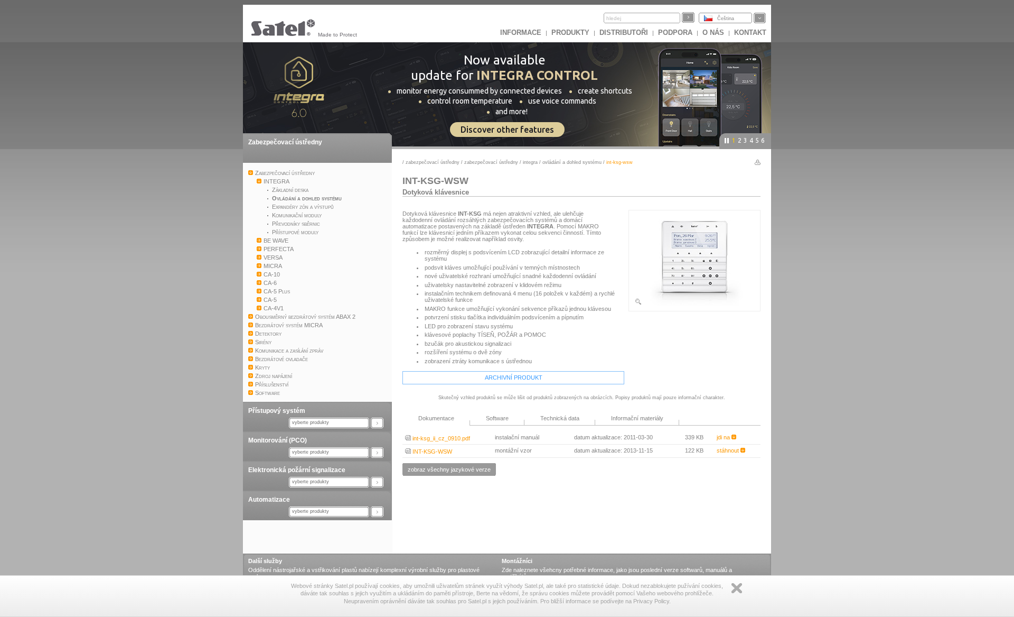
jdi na (724, 437)
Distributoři (623, 32)
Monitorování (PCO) (277, 440)
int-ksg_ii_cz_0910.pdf (440, 438)
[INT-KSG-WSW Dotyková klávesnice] (694, 303)
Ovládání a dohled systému (572, 162)
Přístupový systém (276, 411)
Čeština (725, 18)
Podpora (675, 32)
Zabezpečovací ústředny (285, 142)
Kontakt (750, 32)
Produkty (570, 32)
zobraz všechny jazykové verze (449, 469)
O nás (713, 32)
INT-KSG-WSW (431, 451)
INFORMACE (520, 32)
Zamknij (736, 588)
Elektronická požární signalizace (296, 470)
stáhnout (728, 450)
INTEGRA (530, 162)
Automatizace (269, 499)
